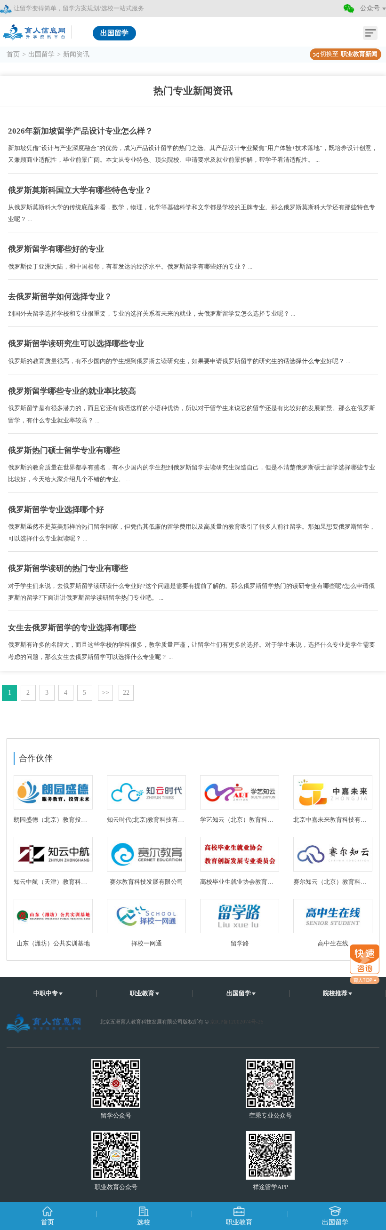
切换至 (349, 54)
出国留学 (41, 54)
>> (105, 692)
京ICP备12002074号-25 (237, 1021)
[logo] (35, 29)
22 (126, 692)
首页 (13, 54)
